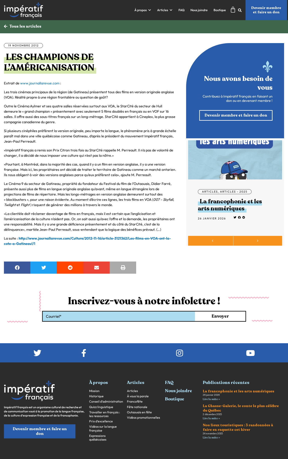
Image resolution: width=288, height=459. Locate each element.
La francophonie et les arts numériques (230, 205)
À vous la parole (138, 396)
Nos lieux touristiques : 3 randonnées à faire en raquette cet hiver (238, 427)
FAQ (169, 383)
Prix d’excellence (101, 421)
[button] (142, 10)
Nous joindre (178, 391)
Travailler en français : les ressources (104, 414)
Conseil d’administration (106, 401)
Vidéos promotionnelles (143, 417)
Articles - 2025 (233, 191)
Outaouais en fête (139, 412)
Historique (96, 396)
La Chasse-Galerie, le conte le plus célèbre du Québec (241, 408)
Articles (210, 191)
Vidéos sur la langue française (103, 428)
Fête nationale (137, 407)
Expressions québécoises (97, 437)
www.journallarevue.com (39, 83)
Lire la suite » (211, 399)
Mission (94, 391)
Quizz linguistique (101, 407)
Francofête (135, 401)
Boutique (174, 399)
